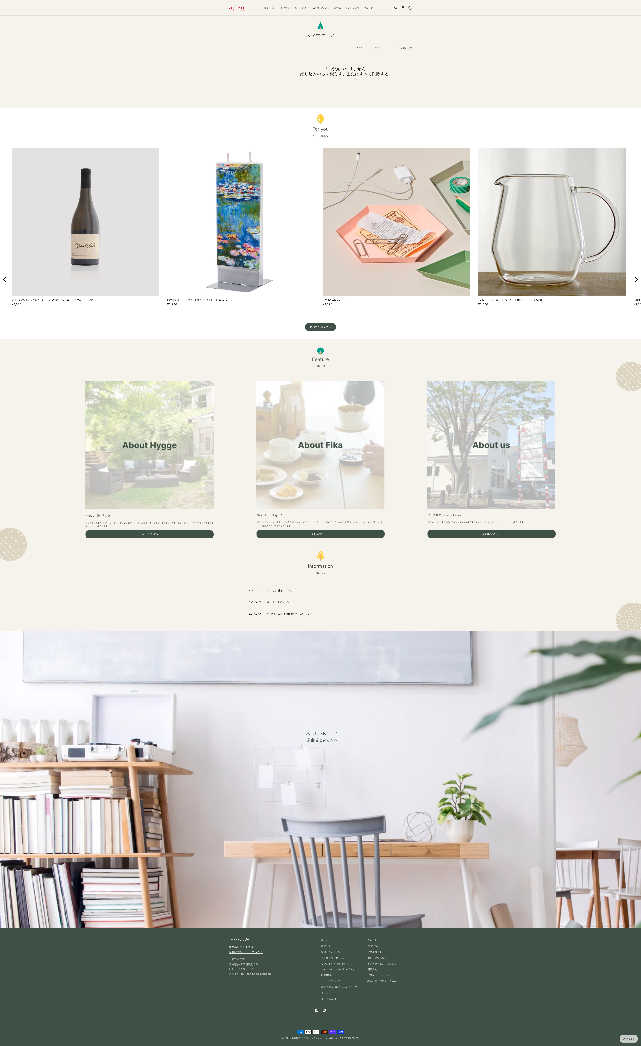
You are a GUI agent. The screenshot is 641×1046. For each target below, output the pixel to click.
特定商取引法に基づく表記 (382, 981)
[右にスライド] (636, 279)
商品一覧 (326, 945)
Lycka (331, 1038)
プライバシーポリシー (379, 975)
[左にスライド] (4, 279)
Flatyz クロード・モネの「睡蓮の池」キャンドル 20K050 (197, 299)
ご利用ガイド (374, 951)
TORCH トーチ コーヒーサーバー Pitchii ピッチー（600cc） (510, 299)
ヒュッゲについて (331, 981)
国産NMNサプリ (330, 975)
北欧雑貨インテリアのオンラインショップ (308, 1038)
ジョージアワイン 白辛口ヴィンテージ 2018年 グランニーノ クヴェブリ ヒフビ (52, 299)
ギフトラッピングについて (382, 963)
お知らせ (372, 939)
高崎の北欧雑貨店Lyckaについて (339, 987)
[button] (396, 7)
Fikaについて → (320, 534)
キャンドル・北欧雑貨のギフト (338, 963)
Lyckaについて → (491, 534)
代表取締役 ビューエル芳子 (246, 952)
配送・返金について (378, 957)
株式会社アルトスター (242, 947)
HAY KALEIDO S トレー (335, 299)
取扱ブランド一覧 (331, 951)
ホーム (325, 939)
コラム (325, 992)
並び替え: (358, 47)
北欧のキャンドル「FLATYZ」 (338, 969)
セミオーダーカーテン (333, 957)
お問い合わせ (374, 945)
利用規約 (372, 969)
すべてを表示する (320, 327)
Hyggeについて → (149, 534)
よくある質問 (328, 998)
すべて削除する (374, 73)
